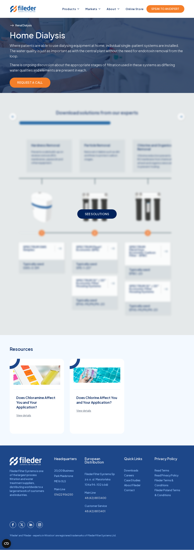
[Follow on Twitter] (22, 525)
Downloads (131, 470)
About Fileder (132, 485)
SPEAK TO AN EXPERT (165, 8)
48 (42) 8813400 (95, 498)
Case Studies (132, 480)
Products (69, 9)
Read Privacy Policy (166, 475)
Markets (91, 9)
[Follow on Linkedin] (30, 525)
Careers (129, 475)
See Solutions (97, 214)
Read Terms (162, 470)
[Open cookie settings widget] (6, 543)
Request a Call (30, 82)
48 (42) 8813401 (95, 511)
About (111, 9)
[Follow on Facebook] (13, 525)
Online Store (135, 9)
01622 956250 (63, 494)
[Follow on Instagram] (39, 525)
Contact (129, 490)
